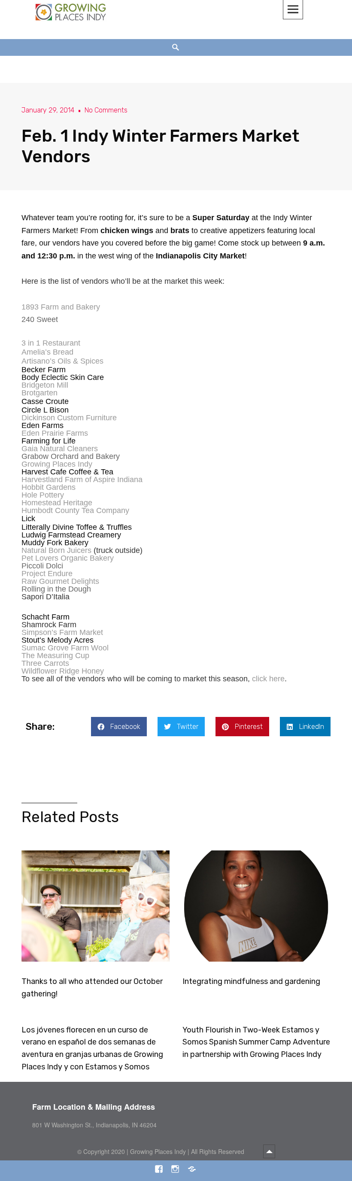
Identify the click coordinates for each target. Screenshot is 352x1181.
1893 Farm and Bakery (60, 307)
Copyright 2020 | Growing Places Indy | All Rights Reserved (164, 1151)
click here (268, 678)
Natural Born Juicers (56, 550)
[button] (119, 726)
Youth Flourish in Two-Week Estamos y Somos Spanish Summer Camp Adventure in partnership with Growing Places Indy (256, 1042)
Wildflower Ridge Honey (62, 671)
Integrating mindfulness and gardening (251, 981)
